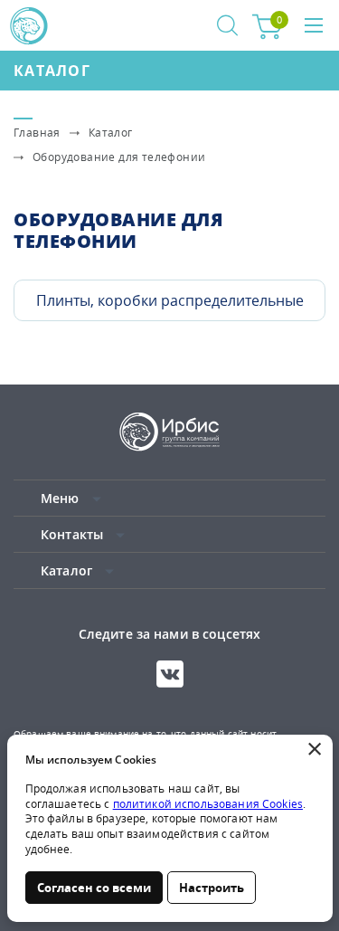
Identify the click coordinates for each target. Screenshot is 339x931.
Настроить (211, 887)
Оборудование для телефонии (119, 157)
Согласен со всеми (94, 887)
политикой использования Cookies (208, 804)
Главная (37, 132)
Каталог (52, 71)
